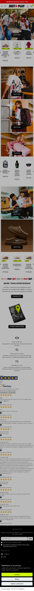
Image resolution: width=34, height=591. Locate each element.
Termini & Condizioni (18, 589)
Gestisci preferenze (17, 584)
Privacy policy (5, 589)
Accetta (17, 574)
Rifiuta (17, 579)
